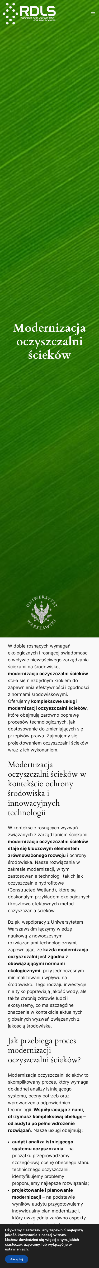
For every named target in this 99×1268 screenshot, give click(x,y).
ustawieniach (16, 1249)
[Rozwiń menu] (93, 14)
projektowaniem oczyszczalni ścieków (48, 743)
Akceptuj (16, 1259)
